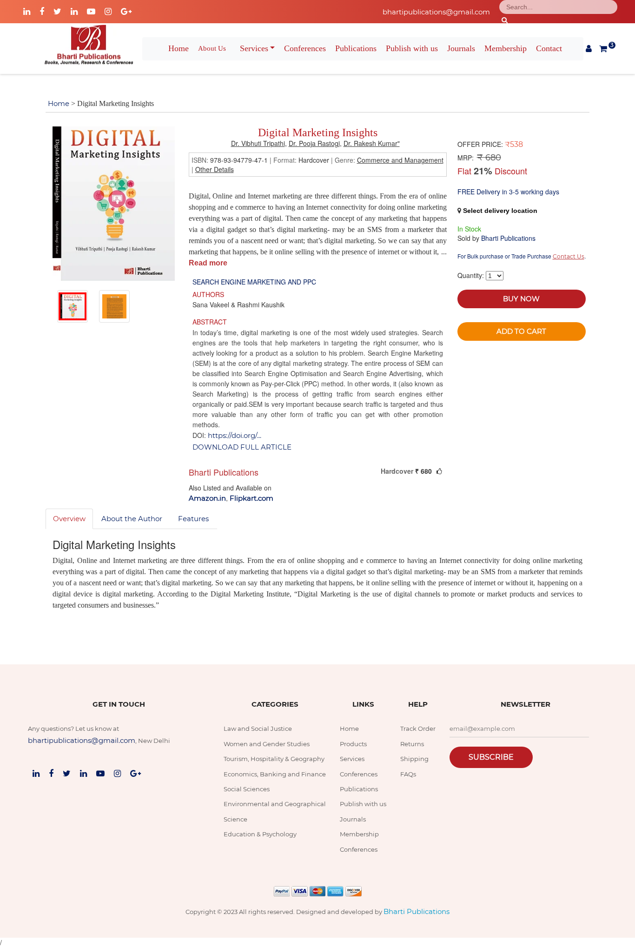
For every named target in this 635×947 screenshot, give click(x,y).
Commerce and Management (400, 160)
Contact (549, 48)
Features (193, 518)
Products (353, 744)
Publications (356, 48)
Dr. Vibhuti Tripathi (258, 143)
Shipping (414, 758)
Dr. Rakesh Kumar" (372, 143)
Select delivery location (500, 210)
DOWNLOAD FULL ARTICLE (241, 447)
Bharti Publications (417, 911)
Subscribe (491, 757)
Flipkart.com (251, 498)
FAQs (408, 774)
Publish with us (412, 48)
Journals (461, 48)
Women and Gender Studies (267, 744)
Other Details (214, 169)
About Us (212, 48)
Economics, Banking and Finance (275, 774)
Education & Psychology (260, 834)
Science (235, 819)
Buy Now (521, 298)
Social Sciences (247, 789)
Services (254, 48)
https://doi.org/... (234, 435)
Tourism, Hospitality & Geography (274, 758)
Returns (412, 744)
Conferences (305, 48)
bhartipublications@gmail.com (436, 11)
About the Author (131, 518)
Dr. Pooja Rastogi (314, 143)
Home (178, 48)
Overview (69, 518)
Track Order (418, 728)
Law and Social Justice (258, 728)
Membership (505, 48)
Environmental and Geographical (275, 804)
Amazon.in (207, 498)
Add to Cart (521, 331)
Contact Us (568, 256)
